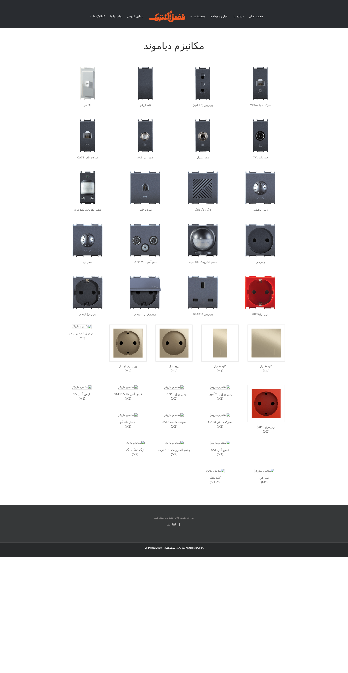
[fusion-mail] (168, 524)
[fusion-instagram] (174, 524)
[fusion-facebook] (179, 524)
